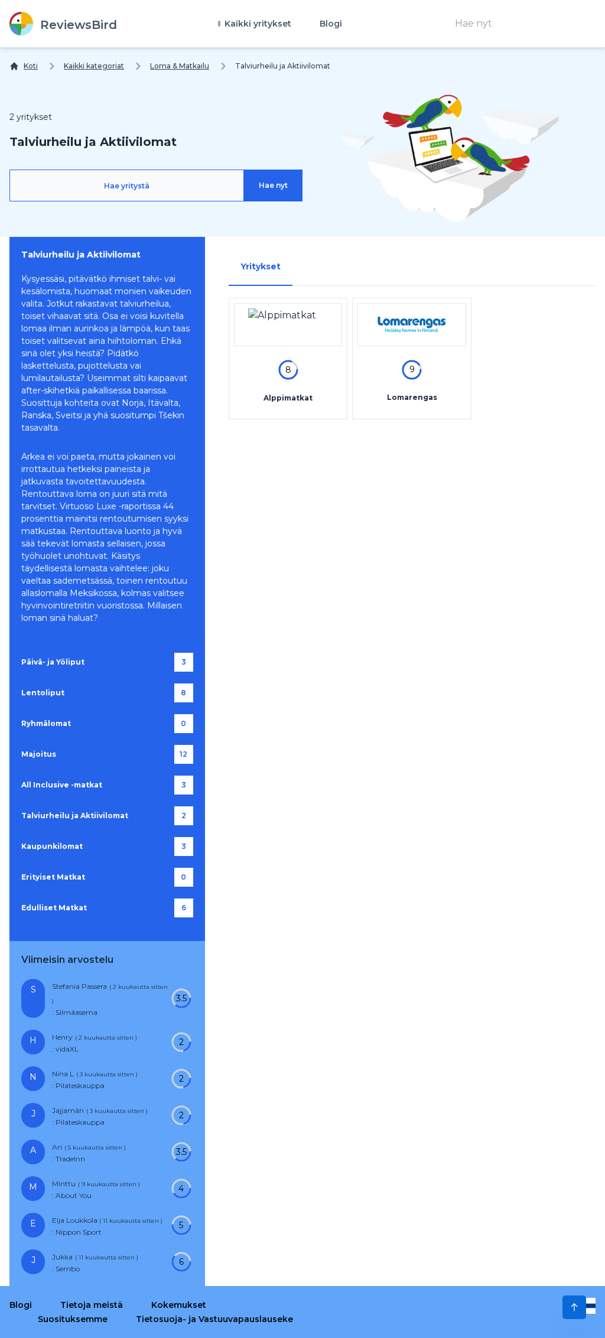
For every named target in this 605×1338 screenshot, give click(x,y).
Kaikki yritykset (256, 23)
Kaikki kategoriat (94, 65)
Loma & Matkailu (179, 65)
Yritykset (260, 266)
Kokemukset (178, 1305)
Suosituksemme (73, 1319)
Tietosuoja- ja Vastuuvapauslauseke (214, 1319)
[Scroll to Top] (574, 1307)
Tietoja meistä (91, 1305)
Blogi (331, 23)
